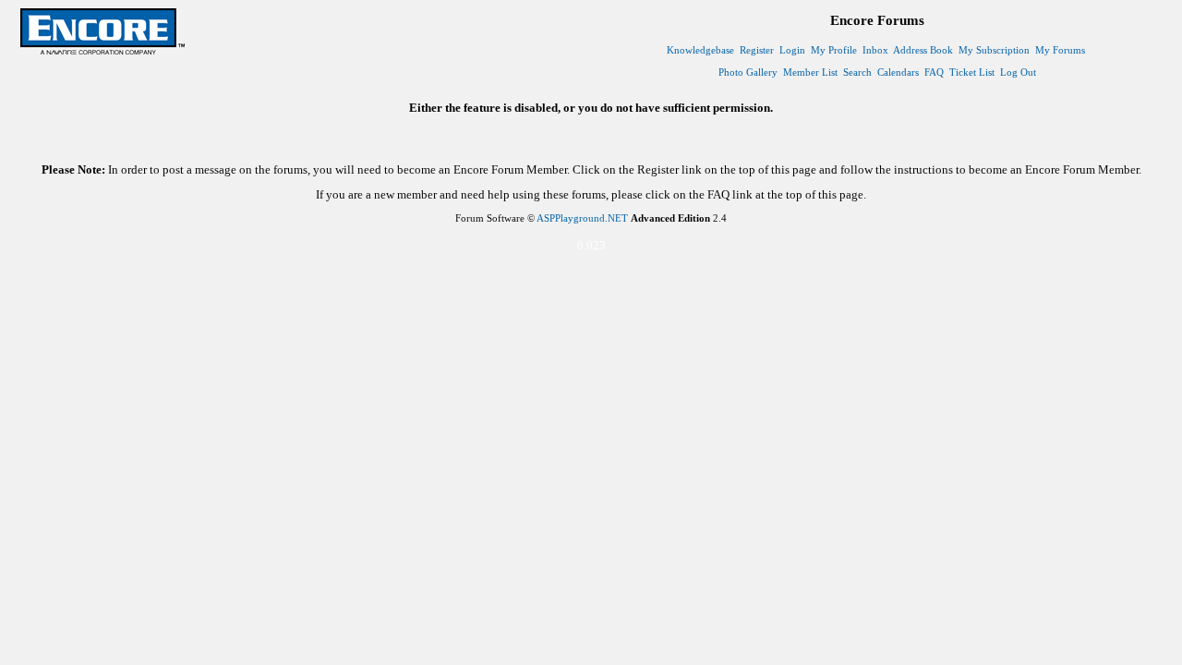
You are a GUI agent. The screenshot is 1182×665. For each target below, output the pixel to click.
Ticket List (972, 72)
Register (757, 49)
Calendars (898, 72)
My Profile (834, 49)
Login (792, 49)
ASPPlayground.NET (582, 218)
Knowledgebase (700, 49)
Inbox (875, 49)
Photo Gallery (748, 72)
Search (857, 72)
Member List (810, 72)
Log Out (1018, 72)
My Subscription (994, 49)
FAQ (934, 72)
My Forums (1060, 49)
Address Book (923, 49)
